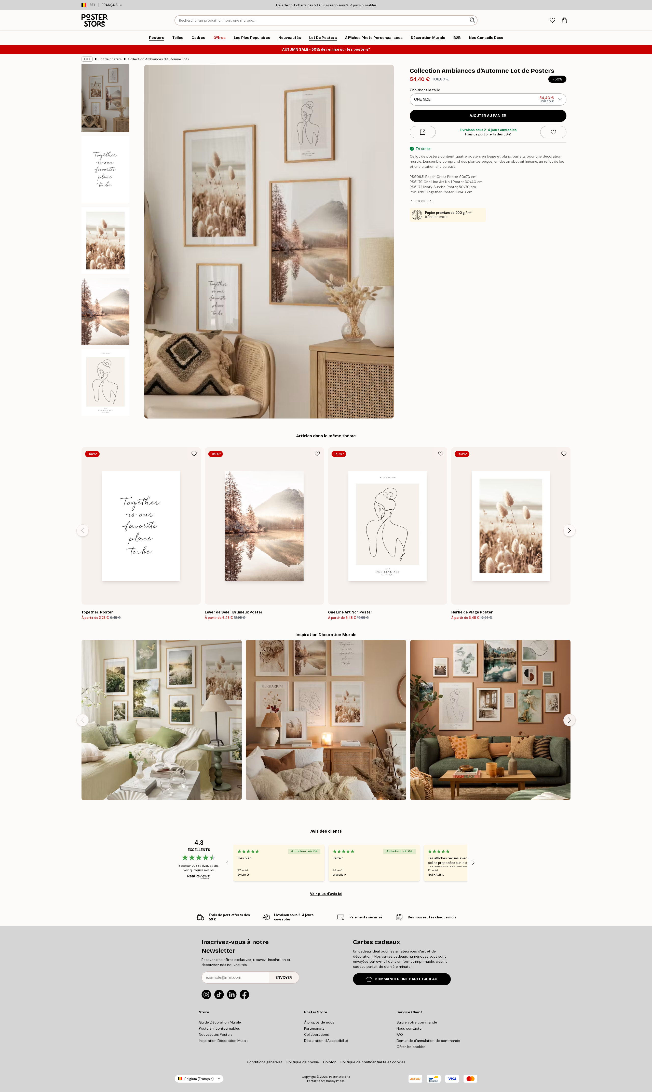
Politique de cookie (303, 1062)
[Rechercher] (473, 20)
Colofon (329, 1062)
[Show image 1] (105, 98)
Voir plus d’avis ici (326, 893)
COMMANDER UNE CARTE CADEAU (406, 979)
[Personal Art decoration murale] (490, 720)
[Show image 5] (105, 382)
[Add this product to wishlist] (553, 132)
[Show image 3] (105, 240)
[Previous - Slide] (82, 530)
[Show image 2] (105, 169)
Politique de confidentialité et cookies (373, 1062)
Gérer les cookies (411, 1046)
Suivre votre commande (417, 1022)
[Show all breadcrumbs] (87, 59)
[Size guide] (423, 132)
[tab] (552, 20)
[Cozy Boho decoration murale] (326, 720)
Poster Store (337, 1077)
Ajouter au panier (488, 116)
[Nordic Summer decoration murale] (162, 720)
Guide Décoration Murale (220, 1022)
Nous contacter (410, 1028)
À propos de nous (319, 1022)
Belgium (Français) (199, 1079)
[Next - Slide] (569, 530)
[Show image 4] (105, 311)
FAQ (400, 1034)
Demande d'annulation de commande (428, 1040)
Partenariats (314, 1028)
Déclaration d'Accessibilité (326, 1040)
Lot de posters (110, 59)
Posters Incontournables (219, 1028)
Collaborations (316, 1034)
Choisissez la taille (425, 90)
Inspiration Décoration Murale (224, 1040)
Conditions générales (264, 1062)
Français (110, 5)
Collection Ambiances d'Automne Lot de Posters (158, 59)
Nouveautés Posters (216, 1034)
